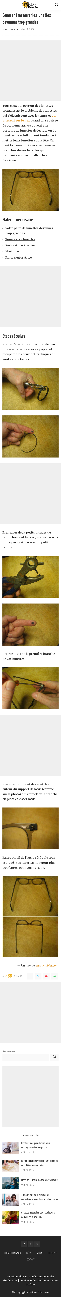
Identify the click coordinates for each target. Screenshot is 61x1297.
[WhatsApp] (54, 976)
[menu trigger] (5, 5)
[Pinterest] (46, 976)
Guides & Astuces (10, 29)
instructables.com (47, 965)
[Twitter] (38, 976)
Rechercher (8, 1051)
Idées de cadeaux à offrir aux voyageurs (39, 1180)
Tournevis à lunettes (20, 239)
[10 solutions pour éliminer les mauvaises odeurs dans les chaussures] (10, 1200)
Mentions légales (17, 1276)
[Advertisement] (30, 70)
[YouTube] (37, 1244)
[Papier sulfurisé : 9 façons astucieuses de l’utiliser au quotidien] (10, 1166)
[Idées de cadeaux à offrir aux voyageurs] (10, 1183)
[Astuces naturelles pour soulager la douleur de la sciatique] (10, 1217)
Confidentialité (28, 1280)
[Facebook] (30, 976)
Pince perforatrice (18, 257)
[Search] (57, 5)
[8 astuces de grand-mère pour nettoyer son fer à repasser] (10, 1148)
